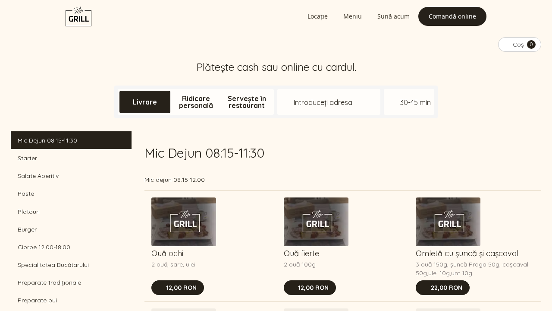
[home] (78, 16)
